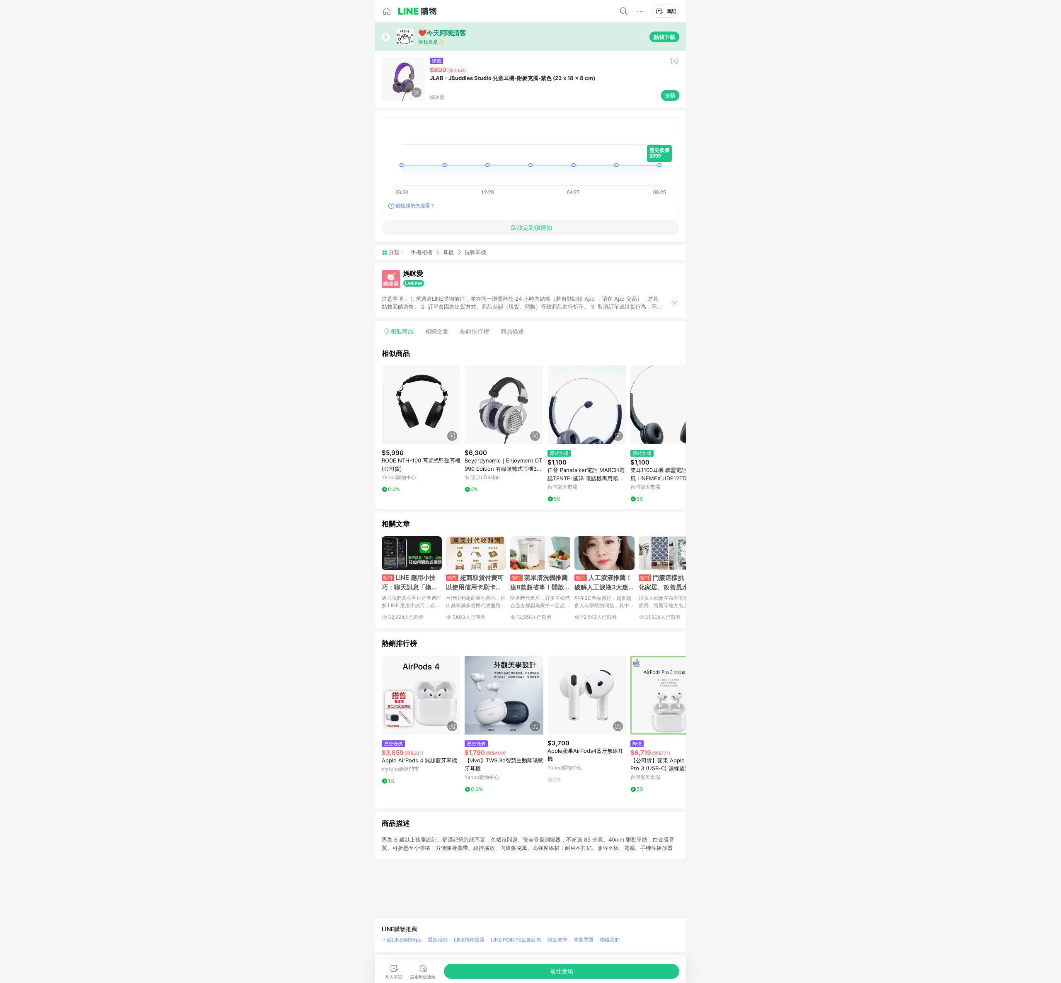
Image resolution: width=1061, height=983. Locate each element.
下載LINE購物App (401, 940)
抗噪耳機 (475, 252)
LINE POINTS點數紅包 (516, 940)
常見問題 (583, 940)
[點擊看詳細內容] (421, 404)
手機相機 (421, 252)
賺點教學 (557, 940)
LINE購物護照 (469, 940)
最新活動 (438, 940)
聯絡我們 (610, 940)
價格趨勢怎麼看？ (415, 205)
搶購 (670, 95)
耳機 (448, 252)
